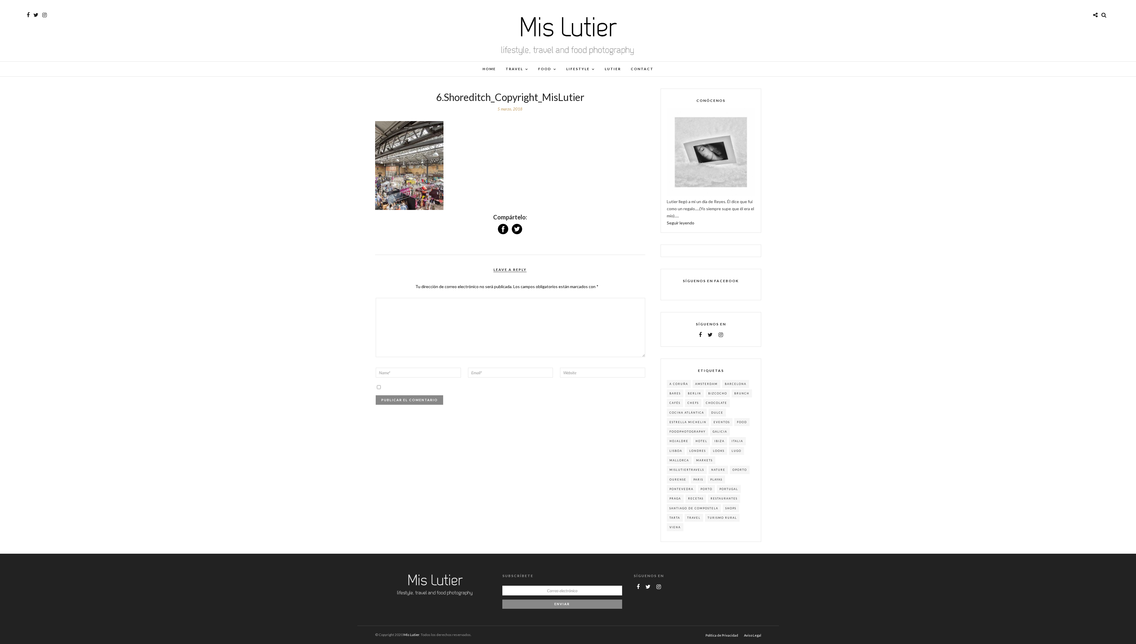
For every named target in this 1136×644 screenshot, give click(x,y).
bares (675, 393)
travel (694, 517)
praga (675, 498)
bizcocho (717, 393)
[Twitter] (710, 335)
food (742, 422)
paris (698, 479)
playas (716, 479)
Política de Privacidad (722, 635)
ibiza (719, 441)
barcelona (735, 384)
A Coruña (678, 384)
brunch (741, 393)
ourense (677, 479)
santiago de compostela (693, 508)
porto (706, 489)
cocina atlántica (686, 412)
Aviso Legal (752, 635)
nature (718, 469)
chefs (693, 402)
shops (730, 508)
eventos (722, 422)
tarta (674, 517)
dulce (717, 412)
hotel (701, 441)
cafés (674, 402)
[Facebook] (700, 335)
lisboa (675, 450)
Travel (514, 69)
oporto (739, 469)
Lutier (613, 69)
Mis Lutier (411, 634)
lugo (736, 450)
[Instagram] (44, 15)
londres (697, 450)
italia (737, 441)
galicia (720, 431)
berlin (694, 393)
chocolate (716, 402)
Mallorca (679, 460)
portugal (728, 489)
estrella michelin (687, 422)
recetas (695, 498)
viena (675, 527)
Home (489, 69)
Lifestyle (578, 69)
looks (718, 450)
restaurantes (724, 498)
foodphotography (687, 431)
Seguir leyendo (680, 222)
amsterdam (706, 384)
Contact (642, 69)
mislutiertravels (686, 469)
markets (704, 460)
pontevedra (681, 489)
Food (544, 69)
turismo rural (722, 517)
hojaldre (678, 441)
